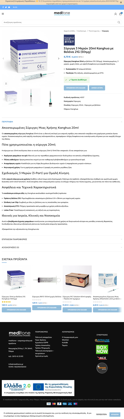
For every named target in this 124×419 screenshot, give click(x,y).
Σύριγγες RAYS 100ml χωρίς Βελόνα (46, 296)
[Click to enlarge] (6, 83)
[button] (16, 309)
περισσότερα (101, 414)
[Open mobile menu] (3, 13)
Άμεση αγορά (97, 88)
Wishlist (65, 340)
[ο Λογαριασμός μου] (115, 13)
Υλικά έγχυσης (94, 31)
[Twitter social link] (6, 7)
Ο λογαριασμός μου (70, 337)
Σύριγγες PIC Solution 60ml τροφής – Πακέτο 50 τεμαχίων (77, 297)
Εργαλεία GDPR (41, 342)
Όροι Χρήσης (40, 340)
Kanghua (74, 109)
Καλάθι (65, 342)
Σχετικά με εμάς (41, 356)
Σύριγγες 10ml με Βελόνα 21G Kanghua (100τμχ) (13, 297)
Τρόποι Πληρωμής (42, 348)
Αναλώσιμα (81, 31)
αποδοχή (115, 414)
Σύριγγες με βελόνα (92, 105)
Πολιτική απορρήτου (43, 337)
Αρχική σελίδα (69, 31)
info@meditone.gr (15, 364)
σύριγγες (21, 133)
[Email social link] (9, 7)
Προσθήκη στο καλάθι (75, 88)
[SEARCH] (119, 22)
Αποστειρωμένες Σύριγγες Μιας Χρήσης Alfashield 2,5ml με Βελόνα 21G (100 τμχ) (107, 298)
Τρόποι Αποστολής (42, 345)
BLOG (15, 7)
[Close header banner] (121, 2)
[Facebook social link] (3, 7)
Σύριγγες (105, 31)
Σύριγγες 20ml (77, 105)
